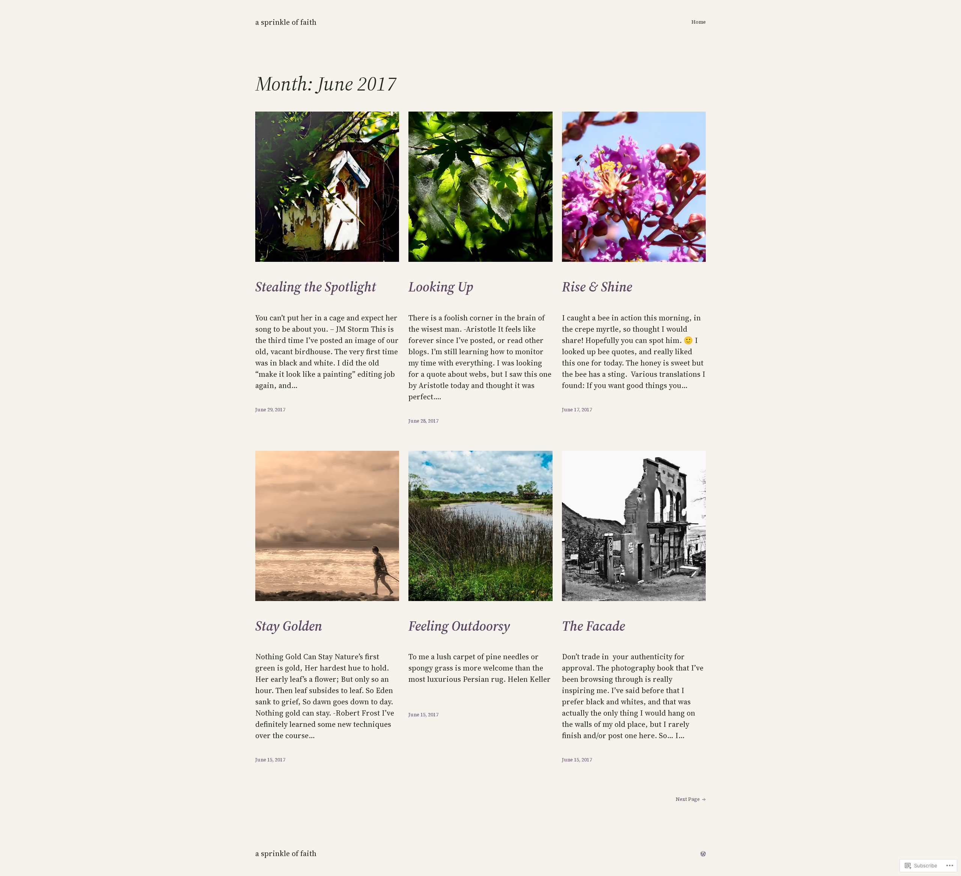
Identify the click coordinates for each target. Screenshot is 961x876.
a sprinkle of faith (285, 22)
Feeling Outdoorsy (459, 626)
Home (698, 22)
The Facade (593, 626)
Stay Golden (288, 626)
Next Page (691, 799)
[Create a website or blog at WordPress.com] (703, 853)
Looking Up (440, 287)
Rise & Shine (597, 287)
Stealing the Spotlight (315, 287)
